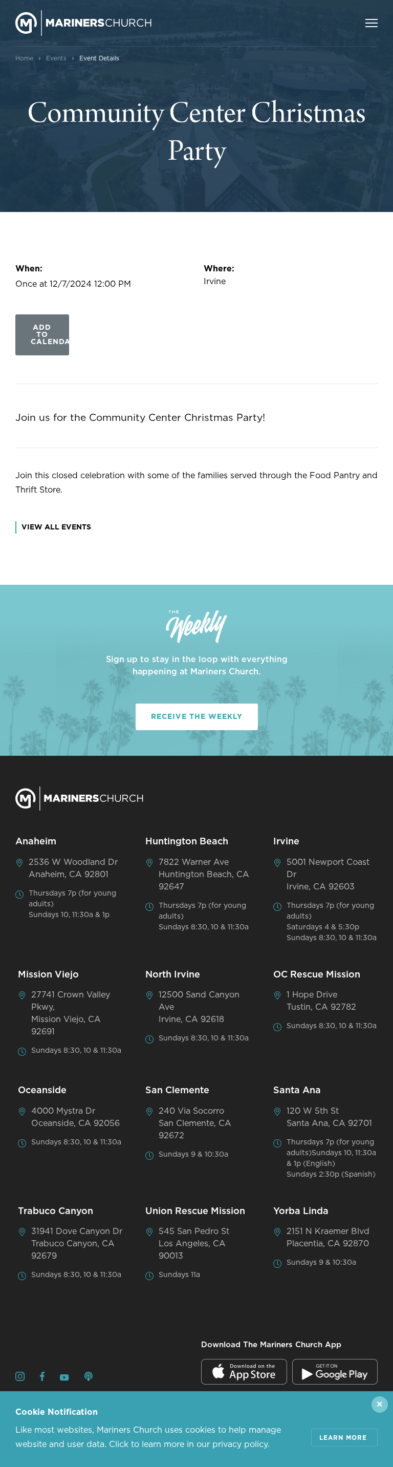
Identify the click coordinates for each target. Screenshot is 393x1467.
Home (24, 58)
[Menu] (371, 23)
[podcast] (88, 1378)
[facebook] (42, 1378)
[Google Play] (335, 1372)
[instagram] (20, 1378)
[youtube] (64, 1378)
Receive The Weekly (197, 716)
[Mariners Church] (83, 23)
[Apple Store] (244, 1372)
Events (56, 58)
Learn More (343, 1438)
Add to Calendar (50, 335)
